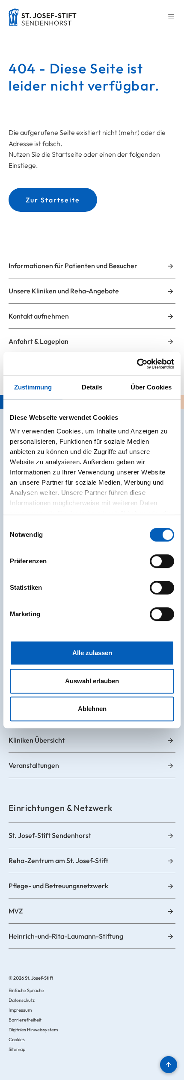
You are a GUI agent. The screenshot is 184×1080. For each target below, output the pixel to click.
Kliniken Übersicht (37, 740)
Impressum (20, 1010)
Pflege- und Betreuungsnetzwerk (58, 885)
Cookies (17, 1039)
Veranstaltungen (34, 765)
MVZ (16, 911)
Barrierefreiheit (25, 1020)
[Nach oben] (168, 1064)
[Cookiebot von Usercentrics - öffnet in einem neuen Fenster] (136, 363)
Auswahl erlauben (92, 681)
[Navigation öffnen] (171, 17)
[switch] (162, 561)
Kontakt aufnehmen (39, 316)
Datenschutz (22, 1000)
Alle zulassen (92, 652)
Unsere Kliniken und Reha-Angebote (64, 291)
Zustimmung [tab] (33, 387)
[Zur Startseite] (43, 17)
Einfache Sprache (26, 990)
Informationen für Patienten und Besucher (73, 265)
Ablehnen (92, 708)
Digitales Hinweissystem (33, 1030)
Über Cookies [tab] (151, 387)
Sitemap (17, 1049)
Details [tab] (92, 387)
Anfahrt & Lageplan (38, 341)
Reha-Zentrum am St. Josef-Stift (58, 860)
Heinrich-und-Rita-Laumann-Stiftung (66, 936)
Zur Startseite (53, 200)
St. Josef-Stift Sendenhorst (50, 835)
